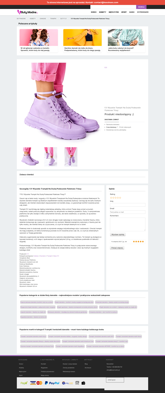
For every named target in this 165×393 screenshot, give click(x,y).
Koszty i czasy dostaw (70, 364)
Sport (20, 375)
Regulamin (44, 368)
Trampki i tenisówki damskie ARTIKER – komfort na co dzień (105, 346)
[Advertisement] (125, 89)
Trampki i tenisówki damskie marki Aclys (33, 336)
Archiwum (88, 368)
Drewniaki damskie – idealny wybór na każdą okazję (112, 302)
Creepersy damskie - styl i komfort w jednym (103, 312)
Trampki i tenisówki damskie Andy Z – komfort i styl (112, 341)
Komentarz (114, 216)
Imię (111, 201)
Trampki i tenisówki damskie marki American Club (77, 341)
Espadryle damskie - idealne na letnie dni (33, 317)
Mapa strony (45, 375)
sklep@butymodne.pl (113, 370)
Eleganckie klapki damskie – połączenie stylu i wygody (38, 307)
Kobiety (21, 368)
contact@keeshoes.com (106, 2)
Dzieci (21, 364)
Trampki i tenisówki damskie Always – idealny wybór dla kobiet (40, 341)
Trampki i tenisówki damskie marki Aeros (128, 336)
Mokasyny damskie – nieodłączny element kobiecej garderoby (67, 312)
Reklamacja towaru (69, 371)
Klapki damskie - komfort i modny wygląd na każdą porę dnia (74, 302)
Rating (112, 194)
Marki (131, 12)
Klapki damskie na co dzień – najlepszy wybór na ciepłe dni (118, 307)
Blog (86, 364)
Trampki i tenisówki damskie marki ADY (101, 336)
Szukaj (141, 7)
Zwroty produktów (68, 368)
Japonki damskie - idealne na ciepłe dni (33, 312)
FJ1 (106, 67)
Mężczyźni (22, 371)
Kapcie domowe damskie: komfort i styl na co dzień (37, 302)
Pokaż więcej (117, 248)
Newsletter (110, 364)
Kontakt (43, 364)
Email (112, 208)
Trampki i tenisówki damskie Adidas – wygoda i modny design (67, 336)
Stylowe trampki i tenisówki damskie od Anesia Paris (37, 346)
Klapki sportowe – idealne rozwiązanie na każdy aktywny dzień (77, 307)
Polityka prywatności (47, 371)
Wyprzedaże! (143, 12)
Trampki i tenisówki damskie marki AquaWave (70, 346)
